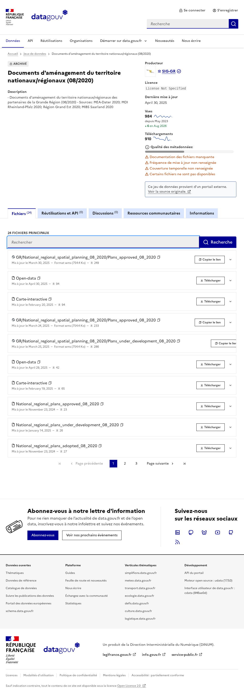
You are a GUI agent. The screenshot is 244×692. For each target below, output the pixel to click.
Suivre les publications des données (30, 596)
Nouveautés (164, 40)
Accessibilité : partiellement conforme (158, 675)
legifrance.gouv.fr (117, 654)
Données (13, 40)
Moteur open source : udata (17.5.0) (208, 580)
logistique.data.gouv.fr (140, 619)
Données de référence (21, 580)
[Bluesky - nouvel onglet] (204, 532)
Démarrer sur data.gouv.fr (121, 40)
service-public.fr (185, 654)
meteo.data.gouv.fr (138, 580)
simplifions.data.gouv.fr (141, 573)
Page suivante (158, 463)
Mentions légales (114, 675)
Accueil (13, 54)
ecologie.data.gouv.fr (139, 596)
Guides (70, 573)
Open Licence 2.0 (129, 686)
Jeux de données (35, 54)
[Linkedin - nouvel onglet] (177, 532)
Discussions (105, 213)
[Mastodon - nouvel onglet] (191, 532)
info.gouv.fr (151, 654)
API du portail (193, 573)
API (30, 40)
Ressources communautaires (153, 213)
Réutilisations (51, 40)
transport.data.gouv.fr (140, 588)
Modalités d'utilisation (38, 675)
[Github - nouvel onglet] (231, 532)
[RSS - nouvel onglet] (177, 542)
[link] (192, 10)
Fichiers (22, 213)
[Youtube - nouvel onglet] (217, 532)
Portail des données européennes (28, 603)
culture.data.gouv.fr (138, 611)
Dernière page (184, 463)
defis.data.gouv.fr (137, 603)
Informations (202, 213)
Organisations (81, 40)
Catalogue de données (21, 588)
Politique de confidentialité (78, 675)
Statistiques (73, 603)
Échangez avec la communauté (86, 596)
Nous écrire (191, 40)
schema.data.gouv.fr (20, 611)
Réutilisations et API (62, 213)
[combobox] (192, 24)
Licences (11, 675)
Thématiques (15, 573)
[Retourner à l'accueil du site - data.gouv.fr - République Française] (62, 650)
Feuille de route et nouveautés (86, 580)
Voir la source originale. (167, 191)
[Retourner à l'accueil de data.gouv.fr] (49, 17)
